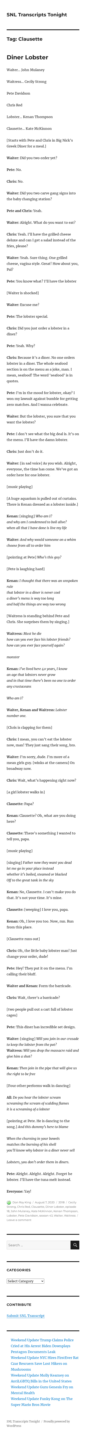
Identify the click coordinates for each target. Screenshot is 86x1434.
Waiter (58, 1215)
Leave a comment (19, 1220)
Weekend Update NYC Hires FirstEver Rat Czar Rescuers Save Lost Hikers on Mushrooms (45, 1364)
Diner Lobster (27, 57)
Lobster (12, 1215)
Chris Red (23, 1206)
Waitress (70, 1215)
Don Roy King (22, 1202)
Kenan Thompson (65, 1211)
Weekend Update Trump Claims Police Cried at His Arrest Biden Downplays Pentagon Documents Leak (42, 1346)
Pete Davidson (28, 1215)
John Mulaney (20, 1211)
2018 (61, 1202)
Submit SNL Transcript (26, 1316)
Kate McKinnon (41, 1211)
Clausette (37, 1206)
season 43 (46, 1215)
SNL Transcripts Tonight (37, 15)
